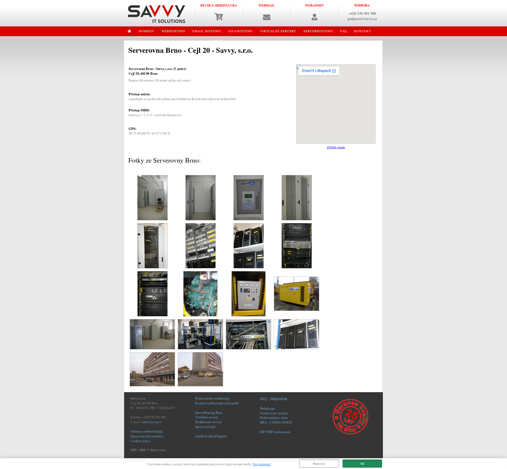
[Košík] (219, 18)
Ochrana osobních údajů (146, 431)
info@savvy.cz (151, 421)
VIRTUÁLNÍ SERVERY (278, 31)
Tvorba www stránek (274, 413)
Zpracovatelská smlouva (146, 436)
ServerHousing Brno (208, 412)
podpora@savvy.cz (362, 18)
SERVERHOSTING (318, 31)
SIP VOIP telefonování (275, 431)
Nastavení (319, 464)
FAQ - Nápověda (273, 398)
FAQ (343, 31)
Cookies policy (140, 440)
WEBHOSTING (173, 31)
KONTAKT (362, 31)
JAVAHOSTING (240, 31)
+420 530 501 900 (362, 13)
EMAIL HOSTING (207, 31)
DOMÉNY (146, 31)
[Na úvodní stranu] (156, 13)
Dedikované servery (208, 421)
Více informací (261, 464)
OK (362, 464)
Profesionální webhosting (212, 398)
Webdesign (267, 408)
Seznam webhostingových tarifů (216, 403)
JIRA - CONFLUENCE (276, 422)
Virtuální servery (206, 417)
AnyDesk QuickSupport (211, 436)
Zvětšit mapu (336, 147)
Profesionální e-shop (273, 417)
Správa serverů (205, 426)
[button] (266, 11)
